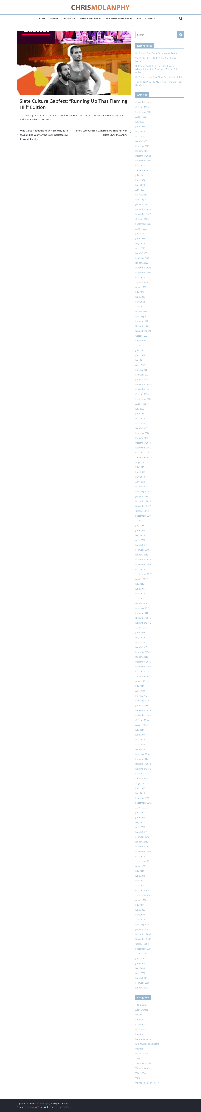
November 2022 (143, 272)
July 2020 (139, 408)
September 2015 (143, 676)
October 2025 (142, 107)
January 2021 (141, 379)
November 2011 (143, 851)
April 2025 (140, 136)
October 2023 (142, 219)
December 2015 (143, 661)
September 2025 (143, 112)
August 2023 (141, 228)
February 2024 (142, 199)
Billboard (139, 1019)
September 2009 (143, 895)
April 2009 (140, 919)
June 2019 (140, 472)
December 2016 (143, 618)
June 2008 (140, 963)
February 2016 (142, 652)
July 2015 (139, 686)
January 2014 (141, 759)
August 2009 (141, 900)
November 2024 (143, 160)
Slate (137, 1058)
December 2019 (143, 442)
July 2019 (139, 467)
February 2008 (142, 982)
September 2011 (143, 861)
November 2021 (143, 330)
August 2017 (141, 579)
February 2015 (142, 700)
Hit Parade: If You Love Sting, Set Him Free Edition (159, 77)
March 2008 (141, 978)
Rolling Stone (141, 1053)
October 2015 (142, 671)
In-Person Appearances (119, 18)
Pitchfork (139, 1048)
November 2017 (143, 564)
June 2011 (140, 875)
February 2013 (142, 798)
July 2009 (139, 905)
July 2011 (139, 870)
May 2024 (140, 185)
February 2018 (142, 549)
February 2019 (142, 491)
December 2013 (143, 763)
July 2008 (139, 958)
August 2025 (141, 116)
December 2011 (143, 846)
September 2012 (143, 802)
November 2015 (143, 666)
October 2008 (142, 943)
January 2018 (141, 554)
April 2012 (140, 827)
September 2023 (143, 223)
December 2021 (143, 326)
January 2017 (141, 613)
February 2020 (142, 433)
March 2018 (141, 545)
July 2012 (139, 812)
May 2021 (140, 360)
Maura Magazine (143, 1039)
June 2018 (140, 530)
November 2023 (143, 214)
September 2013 (143, 778)
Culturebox (140, 1024)
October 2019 (142, 452)
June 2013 (140, 788)
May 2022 (140, 301)
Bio (139, 18)
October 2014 (142, 720)
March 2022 (141, 311)
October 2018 (142, 510)
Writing (54, 18)
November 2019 (143, 447)
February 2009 (142, 924)
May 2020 (140, 418)
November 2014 (143, 715)
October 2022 (142, 277)
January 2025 (141, 150)
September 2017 (143, 574)
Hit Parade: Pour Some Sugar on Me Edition (156, 53)
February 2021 (142, 374)
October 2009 (142, 890)
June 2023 (140, 238)
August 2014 (141, 725)
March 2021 (141, 369)
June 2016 (140, 632)
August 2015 (141, 681)
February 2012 (142, 836)
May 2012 (140, 822)
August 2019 (141, 462)
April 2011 (140, 885)
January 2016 (141, 656)
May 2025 (140, 131)
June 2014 (140, 734)
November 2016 (143, 622)
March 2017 (141, 603)
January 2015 (141, 705)
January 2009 (141, 929)
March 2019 (141, 486)
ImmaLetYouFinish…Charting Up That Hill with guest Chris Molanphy (101, 133)
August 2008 (141, 953)
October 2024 (142, 165)
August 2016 (141, 627)
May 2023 (140, 243)
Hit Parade (69, 18)
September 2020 (143, 399)
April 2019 (140, 481)
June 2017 (140, 588)
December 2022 (143, 267)
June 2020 (140, 413)
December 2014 (143, 710)
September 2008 (143, 948)
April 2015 (140, 690)
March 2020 (141, 428)
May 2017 (140, 593)
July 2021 (139, 350)
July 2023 (139, 233)
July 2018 (139, 525)
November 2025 (143, 102)
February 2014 (142, 754)
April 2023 (140, 248)
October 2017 (142, 569)
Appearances (141, 1009)
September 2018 (143, 515)
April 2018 (140, 540)
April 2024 (140, 189)
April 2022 (140, 306)
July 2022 (139, 292)
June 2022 (140, 296)
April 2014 (140, 744)
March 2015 (141, 695)
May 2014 (140, 739)
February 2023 (142, 258)
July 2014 (139, 729)
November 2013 (143, 768)
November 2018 (143, 506)
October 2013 (142, 773)
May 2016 (140, 637)
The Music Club (143, 1063)
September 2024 (143, 170)
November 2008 (143, 939)
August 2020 (141, 403)
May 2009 (140, 914)
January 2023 (141, 262)
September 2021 (143, 340)
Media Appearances (91, 18)
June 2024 (140, 180)
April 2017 (140, 598)
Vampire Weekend (144, 1068)
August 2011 (141, 866)
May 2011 (140, 880)
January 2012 (141, 841)
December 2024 (143, 155)
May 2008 (140, 968)
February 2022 (142, 316)
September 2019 (143, 457)
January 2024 (141, 204)
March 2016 (141, 647)
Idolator (139, 1034)
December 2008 (143, 934)
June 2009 (140, 909)
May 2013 (140, 793)
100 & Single (141, 1004)
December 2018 (143, 501)
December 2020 (143, 384)
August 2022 (141, 287)
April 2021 (140, 365)
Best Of (139, 1014)
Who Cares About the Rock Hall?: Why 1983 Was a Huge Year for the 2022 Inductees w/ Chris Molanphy (44, 135)
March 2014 (141, 749)
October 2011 (142, 856)
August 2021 (141, 345)
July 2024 (139, 175)
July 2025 (139, 121)
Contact (150, 18)
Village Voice (141, 1073)
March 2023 (141, 253)
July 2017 (139, 583)
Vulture (139, 1077)
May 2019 (140, 476)
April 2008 (140, 973)
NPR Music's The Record (147, 1043)
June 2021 (140, 355)
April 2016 (140, 642)
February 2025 (142, 146)
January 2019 (141, 496)
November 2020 (143, 389)
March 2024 (141, 194)
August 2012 (141, 807)
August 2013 (141, 783)
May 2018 (140, 535)
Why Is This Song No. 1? (147, 1082)
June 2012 (140, 817)
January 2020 (141, 438)
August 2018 (141, 520)
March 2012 (141, 832)
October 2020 (142, 394)
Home (42, 18)
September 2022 (143, 282)
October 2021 (142, 335)
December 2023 (143, 209)
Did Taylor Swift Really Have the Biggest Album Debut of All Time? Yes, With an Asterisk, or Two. (158, 69)
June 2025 (140, 126)
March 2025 (141, 141)
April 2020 (140, 423)
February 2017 (142, 608)
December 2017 (143, 559)
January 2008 (141, 987)
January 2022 (141, 321)
